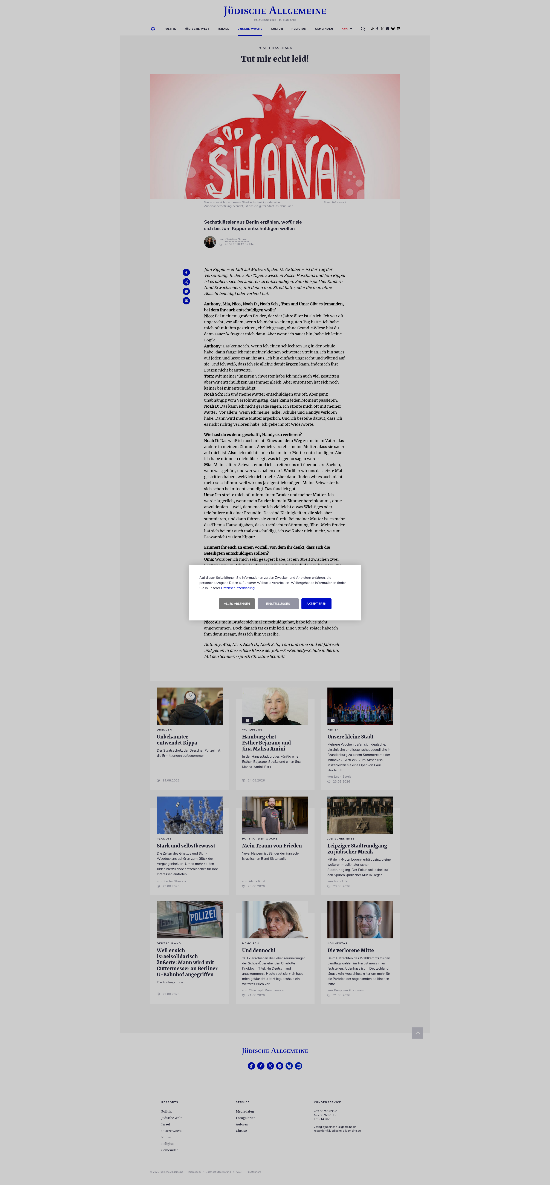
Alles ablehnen (237, 604)
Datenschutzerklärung (238, 588)
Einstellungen (278, 604)
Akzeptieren (316, 604)
